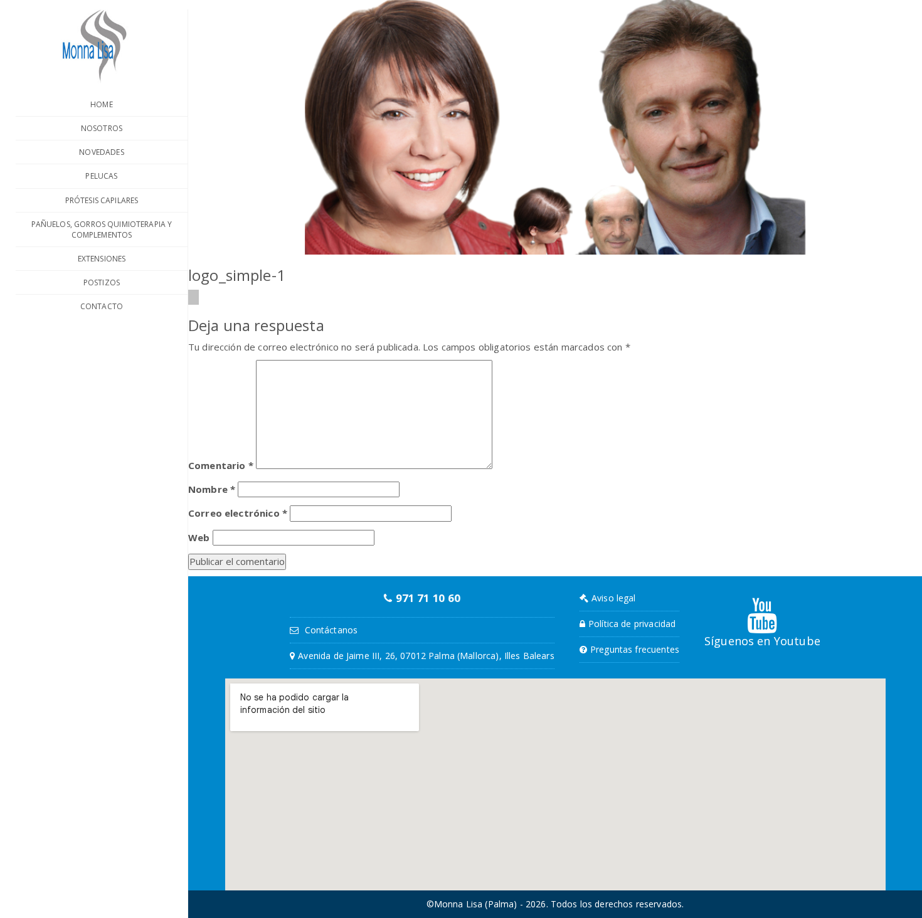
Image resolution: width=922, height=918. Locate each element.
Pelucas (101, 176)
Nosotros (101, 128)
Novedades (101, 152)
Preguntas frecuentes (634, 649)
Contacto (101, 306)
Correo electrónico (237, 513)
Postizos (101, 282)
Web (198, 537)
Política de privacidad (632, 624)
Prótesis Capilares (102, 200)
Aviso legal (613, 598)
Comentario (220, 465)
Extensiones (102, 258)
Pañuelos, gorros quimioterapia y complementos (101, 229)
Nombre (211, 489)
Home (101, 104)
